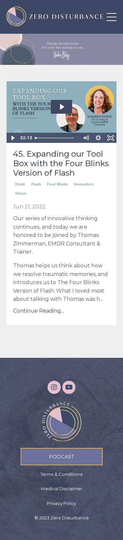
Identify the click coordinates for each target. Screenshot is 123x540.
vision (20, 193)
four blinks (57, 184)
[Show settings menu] (98, 138)
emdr (20, 184)
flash (36, 184)
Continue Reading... (38, 311)
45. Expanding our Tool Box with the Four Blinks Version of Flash (61, 163)
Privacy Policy (61, 503)
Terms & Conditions (61, 474)
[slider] (55, 138)
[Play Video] (12, 138)
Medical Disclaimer (61, 488)
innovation (83, 184)
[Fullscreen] (110, 138)
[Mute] (85, 138)
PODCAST (61, 456)
